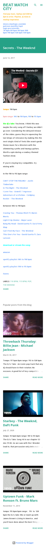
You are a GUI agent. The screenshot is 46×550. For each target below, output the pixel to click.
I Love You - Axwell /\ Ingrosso (17, 191)
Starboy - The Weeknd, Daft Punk (20, 423)
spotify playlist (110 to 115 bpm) (17, 266)
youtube (22, 24)
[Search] (35, 4)
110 (29, 116)
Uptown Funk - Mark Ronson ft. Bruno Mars (20, 498)
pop (29, 281)
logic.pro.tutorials (11, 28)
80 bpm (13, 30)
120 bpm (18, 33)
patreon (6, 26)
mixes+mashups (10, 24)
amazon (6, 252)
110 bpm (11, 33)
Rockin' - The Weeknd (13, 199)
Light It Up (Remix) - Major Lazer (17, 220)
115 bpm (37, 116)
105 (15, 116)
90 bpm (21, 30)
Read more (38, 377)
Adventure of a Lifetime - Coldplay (19, 195)
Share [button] (6, 289)
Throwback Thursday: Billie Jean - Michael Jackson (19, 345)
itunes (6, 274)
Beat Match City (15, 7)
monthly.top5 (17, 26)
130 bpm (26, 33)
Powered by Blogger (24, 543)
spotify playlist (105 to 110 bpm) (17, 259)
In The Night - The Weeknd (15, 188)
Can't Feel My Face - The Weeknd (18, 231)
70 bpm (6, 30)
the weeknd (9, 285)
